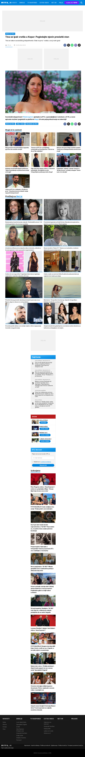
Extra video (44, 2)
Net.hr (19, 196)
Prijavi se (43, 465)
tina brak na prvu (32, 123)
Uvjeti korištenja (35, 745)
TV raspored (32, 2)
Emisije (22, 2)
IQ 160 (18, 727)
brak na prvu (10, 123)
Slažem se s (42, 461)
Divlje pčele (19, 735)
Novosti (14, 2)
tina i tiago (20, 123)
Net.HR (53, 2)
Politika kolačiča (62, 745)
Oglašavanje (54, 745)
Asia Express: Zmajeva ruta (20, 730)
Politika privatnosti (45, 745)
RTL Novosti (37, 450)
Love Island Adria (21, 722)
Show (34, 417)
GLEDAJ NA (69, 2)
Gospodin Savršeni (21, 733)
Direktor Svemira (21, 738)
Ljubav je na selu (48, 731)
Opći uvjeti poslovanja (7, 748)
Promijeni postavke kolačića (75, 745)
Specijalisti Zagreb (21, 724)
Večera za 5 (47, 733)
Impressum (27, 745)
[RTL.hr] (6, 2)
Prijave (62, 2)
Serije (4, 722)
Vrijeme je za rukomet (47, 723)
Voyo (4, 729)
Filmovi (5, 724)
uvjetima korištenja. (46, 461)
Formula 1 (19, 740)
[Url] (79, 45)
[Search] (81, 3)
